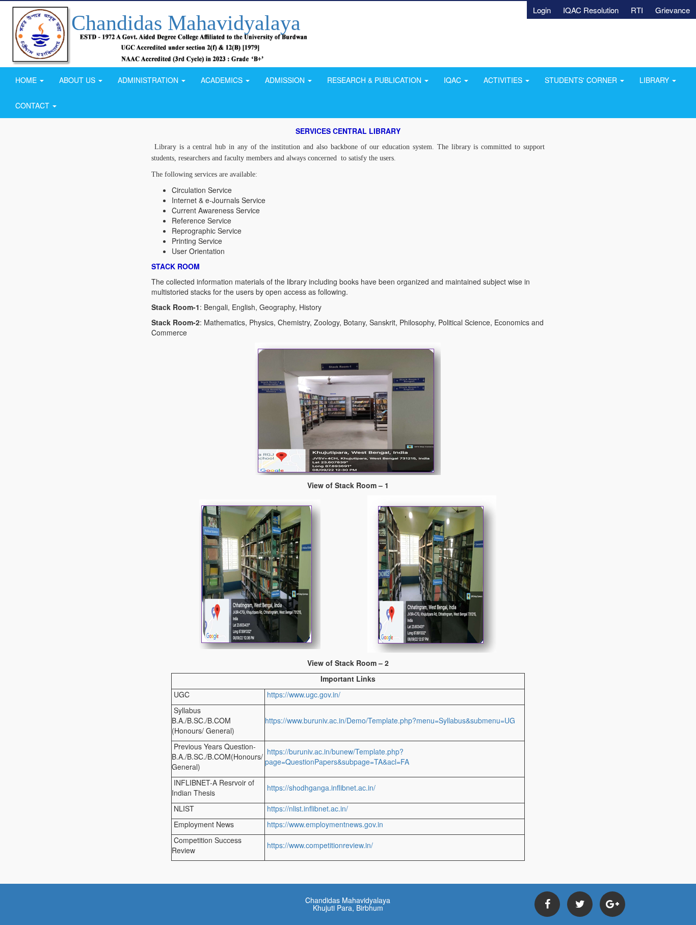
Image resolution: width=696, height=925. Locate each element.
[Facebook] (547, 904)
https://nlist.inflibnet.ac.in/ (306, 808)
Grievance (672, 10)
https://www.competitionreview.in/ (319, 845)
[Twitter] (580, 904)
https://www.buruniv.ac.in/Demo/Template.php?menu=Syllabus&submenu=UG (390, 720)
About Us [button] (78, 80)
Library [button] (655, 80)
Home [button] (27, 80)
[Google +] (612, 904)
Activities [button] (504, 80)
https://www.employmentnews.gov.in (324, 824)
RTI (637, 10)
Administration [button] (149, 80)
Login (542, 10)
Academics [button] (223, 80)
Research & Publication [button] (375, 80)
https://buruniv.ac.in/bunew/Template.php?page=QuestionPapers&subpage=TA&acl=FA (337, 756)
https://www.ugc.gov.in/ (302, 694)
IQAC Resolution (591, 10)
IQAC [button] (453, 80)
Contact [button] (33, 105)
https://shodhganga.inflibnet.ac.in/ (320, 787)
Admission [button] (286, 80)
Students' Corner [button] (582, 80)
